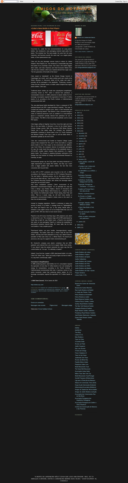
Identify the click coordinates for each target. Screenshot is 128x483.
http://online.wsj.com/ (37, 284)
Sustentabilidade (53, 291)
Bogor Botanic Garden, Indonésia (84, 310)
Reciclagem (42, 291)
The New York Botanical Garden (84, 306)
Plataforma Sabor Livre (81, 364)
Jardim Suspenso (80, 346)
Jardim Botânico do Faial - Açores (85, 270)
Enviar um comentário (37, 302)
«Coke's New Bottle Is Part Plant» (45, 28)
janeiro (81, 221)
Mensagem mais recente (38, 305)
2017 (78, 112)
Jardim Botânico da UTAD (82, 266)
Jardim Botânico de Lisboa (82, 252)
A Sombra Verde (79, 341)
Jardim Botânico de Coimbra (83, 261)
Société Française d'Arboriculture (84, 378)
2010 (78, 131)
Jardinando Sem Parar (81, 357)
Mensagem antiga (67, 305)
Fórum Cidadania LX (81, 353)
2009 (78, 225)
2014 (78, 120)
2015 (78, 118)
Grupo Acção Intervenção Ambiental (85, 385)
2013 (78, 123)
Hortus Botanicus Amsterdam (83, 294)
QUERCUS (78, 330)
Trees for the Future (80, 355)
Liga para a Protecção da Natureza (85, 380)
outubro (81, 138)
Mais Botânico (79, 337)
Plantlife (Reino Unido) (81, 362)
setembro (81, 141)
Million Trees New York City (83, 373)
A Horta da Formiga (80, 350)
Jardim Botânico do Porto (82, 263)
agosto (81, 143)
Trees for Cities (79, 339)
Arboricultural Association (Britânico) (85, 387)
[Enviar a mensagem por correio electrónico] (67, 287)
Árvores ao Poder (80, 344)
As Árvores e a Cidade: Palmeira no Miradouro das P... (86, 198)
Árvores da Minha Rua (81, 360)
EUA (62, 289)
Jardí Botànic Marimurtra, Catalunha (85, 315)
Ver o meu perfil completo (84, 51)
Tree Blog (78, 332)
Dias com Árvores (80, 348)
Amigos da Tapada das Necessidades (86, 389)
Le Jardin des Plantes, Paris (83, 292)
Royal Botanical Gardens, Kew (84, 299)
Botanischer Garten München (83, 288)
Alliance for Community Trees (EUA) (85, 382)
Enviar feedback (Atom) (45, 309)
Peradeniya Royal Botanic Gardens (85, 313)
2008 (78, 227)
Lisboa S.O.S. (79, 335)
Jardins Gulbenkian (80, 259)
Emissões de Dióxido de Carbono (49, 289)
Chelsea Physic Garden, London (84, 301)
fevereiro (81, 159)
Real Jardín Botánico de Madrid (84, 290)
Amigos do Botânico (64, 9)
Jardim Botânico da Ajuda (82, 257)
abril (80, 154)
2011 (78, 128)
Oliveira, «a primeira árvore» (86, 193)
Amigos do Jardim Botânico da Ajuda (85, 392)
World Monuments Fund (82, 367)
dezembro (82, 133)
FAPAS (77, 328)
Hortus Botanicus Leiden (82, 297)
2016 (78, 115)
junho (80, 149)
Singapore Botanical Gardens (83, 308)
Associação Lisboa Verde (82, 371)
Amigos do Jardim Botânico (86, 37)
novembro (82, 136)
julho (80, 146)
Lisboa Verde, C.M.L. (81, 275)
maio (80, 151)
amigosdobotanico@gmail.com (87, 67)
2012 (78, 126)
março (81, 157)
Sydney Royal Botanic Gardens (84, 304)
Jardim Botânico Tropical (82, 254)
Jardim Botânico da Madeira (83, 268)
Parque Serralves (80, 273)
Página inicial (53, 305)
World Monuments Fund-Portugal (84, 376)
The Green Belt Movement (82, 369)
